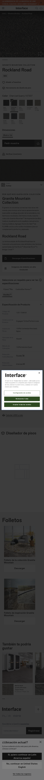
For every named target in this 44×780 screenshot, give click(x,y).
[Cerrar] (39, 372)
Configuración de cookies (22, 393)
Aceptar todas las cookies (22, 405)
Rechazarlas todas (22, 399)
